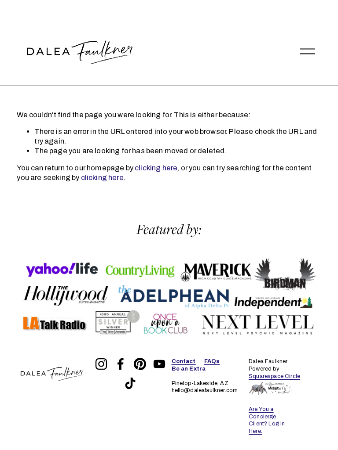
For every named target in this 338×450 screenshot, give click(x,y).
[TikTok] (130, 383)
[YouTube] (159, 364)
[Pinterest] (140, 364)
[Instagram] (101, 364)
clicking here (156, 168)
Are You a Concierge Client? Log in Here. (267, 420)
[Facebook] (120, 364)
